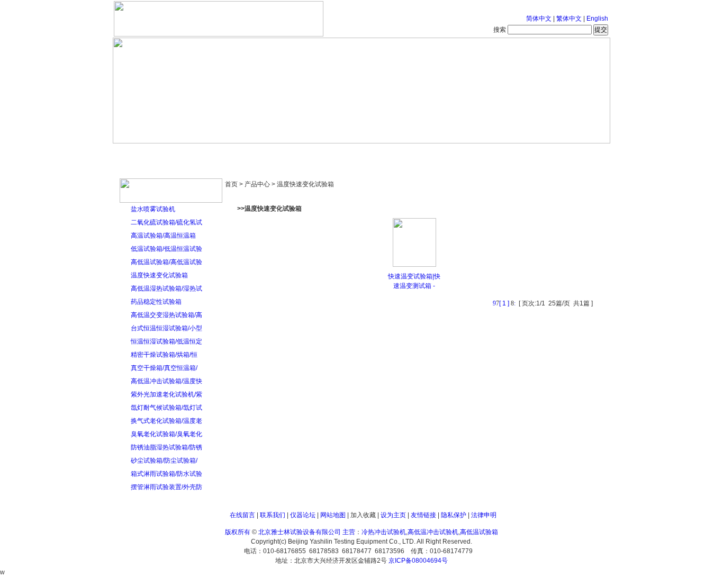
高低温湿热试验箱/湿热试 (166, 288)
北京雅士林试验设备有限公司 (299, 532)
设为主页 (393, 515)
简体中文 (539, 18)
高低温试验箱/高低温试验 (166, 262)
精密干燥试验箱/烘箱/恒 (164, 354)
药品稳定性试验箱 (156, 301)
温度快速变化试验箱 (159, 275)
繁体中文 (569, 18)
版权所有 (237, 532)
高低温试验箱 (479, 532)
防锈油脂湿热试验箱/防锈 (166, 447)
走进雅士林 (205, 153)
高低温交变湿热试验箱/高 (166, 315)
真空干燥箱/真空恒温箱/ (164, 368)
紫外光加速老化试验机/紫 (166, 394)
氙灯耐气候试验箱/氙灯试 (166, 407)
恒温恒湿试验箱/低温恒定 (166, 341)
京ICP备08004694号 (418, 560)
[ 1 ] (504, 303)
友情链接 (423, 515)
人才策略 (438, 153)
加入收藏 (363, 515)
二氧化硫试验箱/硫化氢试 (166, 222)
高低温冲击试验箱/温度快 (166, 381)
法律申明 (483, 515)
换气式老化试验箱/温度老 (166, 421)
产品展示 (322, 153)
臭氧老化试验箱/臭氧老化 (166, 434)
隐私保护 (453, 515)
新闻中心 (263, 153)
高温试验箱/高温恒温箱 (163, 235)
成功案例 (380, 153)
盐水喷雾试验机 (153, 209)
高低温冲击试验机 (433, 532)
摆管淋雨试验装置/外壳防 (166, 487)
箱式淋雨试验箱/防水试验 (166, 473)
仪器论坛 (302, 515)
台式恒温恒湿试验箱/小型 (166, 328)
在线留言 (242, 515)
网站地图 (333, 515)
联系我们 (272, 515)
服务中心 (496, 153)
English (597, 18)
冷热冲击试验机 (384, 532)
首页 (147, 153)
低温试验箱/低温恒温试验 (166, 249)
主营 (348, 532)
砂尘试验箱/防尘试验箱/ (164, 460)
